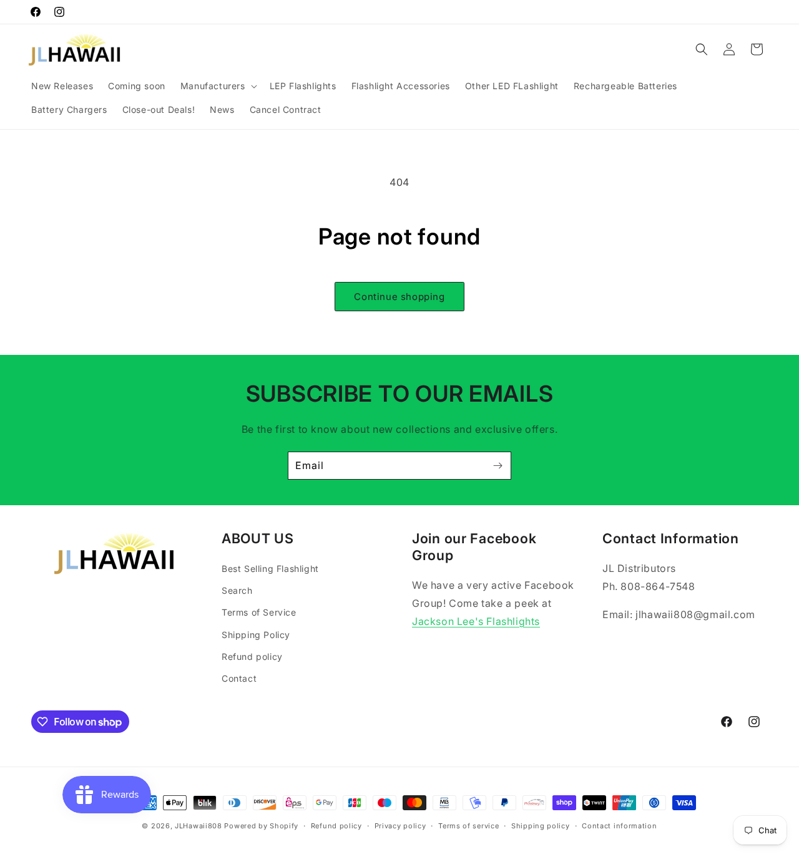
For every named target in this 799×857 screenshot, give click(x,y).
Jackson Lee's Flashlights (476, 621)
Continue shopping (399, 297)
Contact (239, 678)
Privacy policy (400, 825)
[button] (217, 86)
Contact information (619, 825)
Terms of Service (259, 612)
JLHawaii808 (198, 825)
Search (237, 590)
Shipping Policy (256, 634)
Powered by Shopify (261, 825)
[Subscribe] (497, 465)
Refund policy (252, 656)
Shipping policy (540, 825)
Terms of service (468, 825)
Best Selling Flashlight (270, 568)
